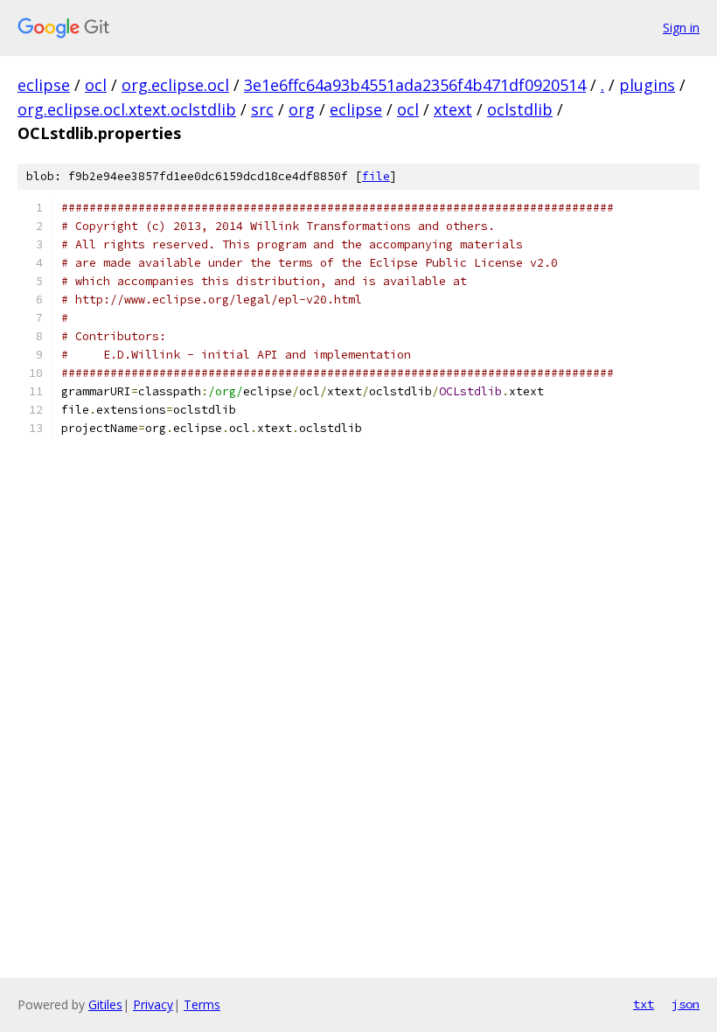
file (376, 176)
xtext (453, 109)
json (686, 1004)
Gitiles (105, 1004)
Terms (202, 1004)
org (302, 109)
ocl (96, 84)
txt (643, 1004)
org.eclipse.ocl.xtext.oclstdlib (126, 109)
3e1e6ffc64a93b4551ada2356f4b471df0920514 (415, 84)
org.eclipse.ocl (175, 84)
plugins (647, 84)
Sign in (681, 27)
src (262, 109)
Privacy (153, 1004)
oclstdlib (520, 109)
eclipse (43, 84)
